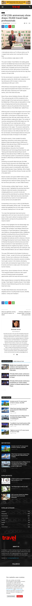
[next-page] (5, 390)
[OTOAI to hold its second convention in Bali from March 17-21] (5, 481)
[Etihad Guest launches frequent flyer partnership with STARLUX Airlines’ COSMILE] (5, 410)
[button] (2, 7)
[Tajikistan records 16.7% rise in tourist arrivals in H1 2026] (5, 432)
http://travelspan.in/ (16, 331)
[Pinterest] (9, 26)
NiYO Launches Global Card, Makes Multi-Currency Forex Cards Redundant (19, 496)
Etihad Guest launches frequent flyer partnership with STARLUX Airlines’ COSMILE (19, 410)
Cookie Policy (19, 589)
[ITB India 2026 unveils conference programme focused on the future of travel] (5, 375)
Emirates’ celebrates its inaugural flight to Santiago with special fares (24, 313)
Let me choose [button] (11, 596)
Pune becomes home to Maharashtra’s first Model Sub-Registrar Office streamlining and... (19, 417)
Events (6, 10)
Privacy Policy (9, 589)
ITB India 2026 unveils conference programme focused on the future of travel (19, 375)
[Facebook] (2, 26)
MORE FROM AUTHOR (18, 361)
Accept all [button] (19, 596)
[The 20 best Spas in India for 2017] (5, 489)
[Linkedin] (17, 354)
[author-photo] (16, 327)
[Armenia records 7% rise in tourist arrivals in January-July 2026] (5, 403)
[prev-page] (2, 390)
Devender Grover (6, 23)
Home (2, 10)
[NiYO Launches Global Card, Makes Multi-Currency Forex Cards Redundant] (5, 497)
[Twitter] (6, 26)
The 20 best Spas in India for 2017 (19, 486)
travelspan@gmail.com (13, 558)
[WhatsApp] (13, 26)
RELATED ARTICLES (7, 361)
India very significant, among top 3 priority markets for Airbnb (8, 313)
